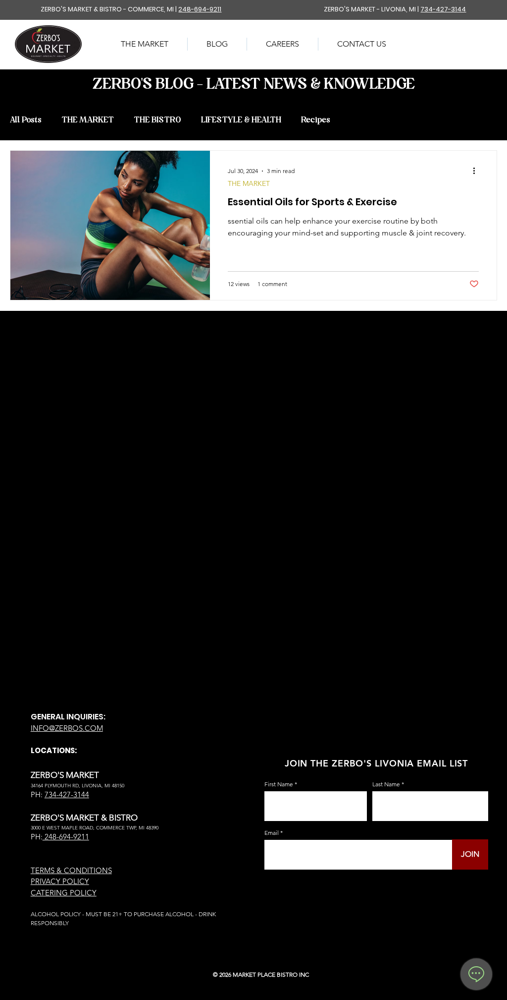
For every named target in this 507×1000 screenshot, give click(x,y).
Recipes (315, 120)
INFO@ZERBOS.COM (67, 728)
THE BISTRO (157, 120)
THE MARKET (87, 120)
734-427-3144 (443, 9)
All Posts (26, 120)
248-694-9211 (199, 9)
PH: (37, 836)
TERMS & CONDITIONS (71, 870)
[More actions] (477, 171)
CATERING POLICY (64, 892)
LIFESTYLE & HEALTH (241, 120)
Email (271, 833)
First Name (278, 784)
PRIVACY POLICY (60, 881)
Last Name (386, 784)
